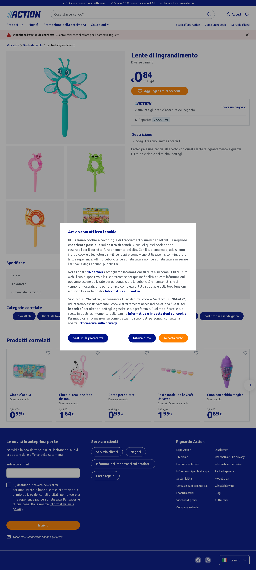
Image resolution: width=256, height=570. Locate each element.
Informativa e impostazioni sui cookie (157, 313)
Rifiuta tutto (142, 338)
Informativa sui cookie (122, 291)
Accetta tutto (173, 338)
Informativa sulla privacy (97, 323)
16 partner (95, 272)
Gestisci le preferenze (88, 338)
